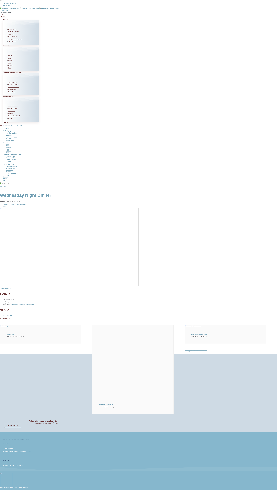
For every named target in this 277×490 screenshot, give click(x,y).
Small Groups (11, 111)
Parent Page (11, 92)
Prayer (10, 55)
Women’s (10, 60)
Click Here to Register (6, 288)
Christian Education (13, 106)
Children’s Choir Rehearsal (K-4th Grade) (14, 204)
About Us (5, 19)
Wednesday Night (13, 108)
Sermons (5, 122)
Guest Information (12, 36)
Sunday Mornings (12, 29)
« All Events (3, 186)
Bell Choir (6, 206)
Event (32, 304)
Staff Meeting (10, 334)
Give (4, 180)
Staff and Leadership (13, 31)
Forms (10, 118)
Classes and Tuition (13, 84)
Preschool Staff (12, 89)
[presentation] (4, 326)
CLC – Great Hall (7, 315)
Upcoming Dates (12, 82)
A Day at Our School (13, 87)
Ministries (5, 45)
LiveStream (4, 10)
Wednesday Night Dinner (106, 404)
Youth (9, 63)
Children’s (11, 65)
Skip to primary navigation (10, 3)
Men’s (9, 58)
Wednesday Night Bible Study (199, 334)
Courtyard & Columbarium (15, 39)
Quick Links (11, 34)
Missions (10, 113)
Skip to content (7, 5)
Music (9, 68)
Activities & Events (8, 96)
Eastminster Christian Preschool (12, 72)
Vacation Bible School (14, 115)
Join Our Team (12, 41)
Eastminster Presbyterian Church (21, 304)
